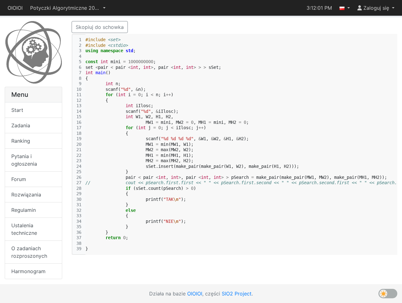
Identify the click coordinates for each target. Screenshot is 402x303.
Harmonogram (28, 271)
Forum (18, 179)
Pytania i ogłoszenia (24, 160)
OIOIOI (15, 8)
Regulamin (23, 210)
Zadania (20, 125)
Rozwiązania (26, 194)
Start (17, 110)
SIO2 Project (237, 293)
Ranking (20, 141)
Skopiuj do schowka (100, 27)
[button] (67, 8)
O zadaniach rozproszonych (29, 252)
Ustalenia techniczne (24, 229)
